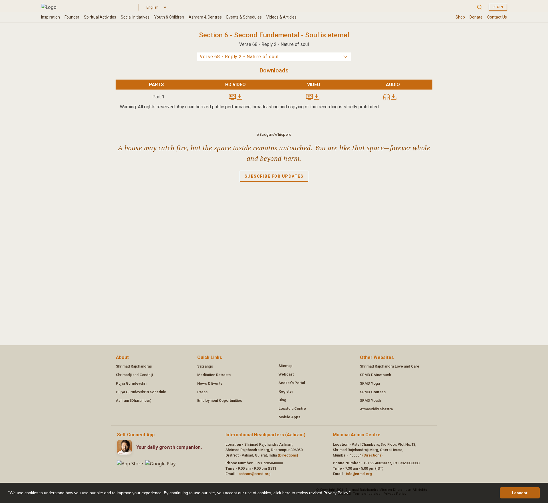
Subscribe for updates (274, 176)
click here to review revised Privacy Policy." (311, 492)
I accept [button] (519, 492)
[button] (352, 493)
